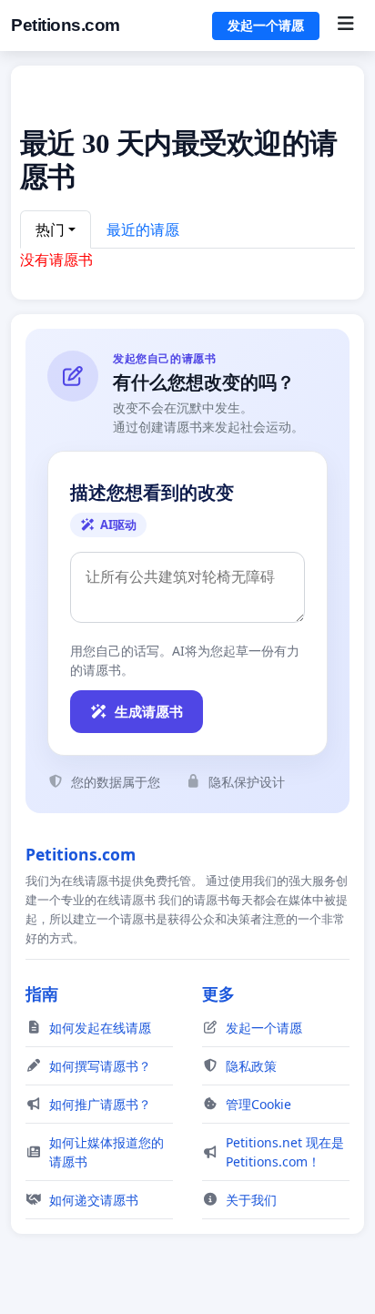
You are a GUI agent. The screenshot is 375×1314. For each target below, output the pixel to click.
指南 (41, 993)
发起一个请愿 (266, 25)
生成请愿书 (149, 711)
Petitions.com (65, 25)
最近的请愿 (142, 229)
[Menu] (345, 25)
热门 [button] (50, 229)
